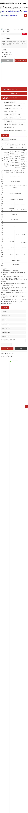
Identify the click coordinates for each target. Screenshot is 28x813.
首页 (8, 29)
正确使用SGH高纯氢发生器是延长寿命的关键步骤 (14, 130)
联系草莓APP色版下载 (20, 60)
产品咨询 (7, 60)
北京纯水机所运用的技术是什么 (10, 111)
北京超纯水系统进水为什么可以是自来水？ (13, 108)
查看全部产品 (14, 93)
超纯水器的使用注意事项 (9, 127)
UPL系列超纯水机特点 (8, 121)
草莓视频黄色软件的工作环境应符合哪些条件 (13, 124)
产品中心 (13, 29)
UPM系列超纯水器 (8, 356)
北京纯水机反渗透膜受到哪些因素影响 (12, 114)
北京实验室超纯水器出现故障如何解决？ (12, 105)
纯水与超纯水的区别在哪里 (9, 102)
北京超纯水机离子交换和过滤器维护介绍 (12, 117)
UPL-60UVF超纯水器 (9, 353)
